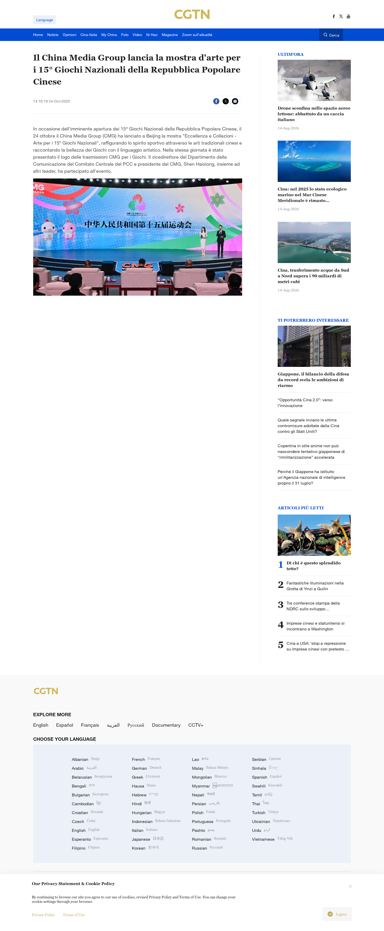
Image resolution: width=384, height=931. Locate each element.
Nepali (203, 794)
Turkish (265, 812)
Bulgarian (90, 794)
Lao (200, 759)
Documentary (166, 725)
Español (64, 725)
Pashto (203, 830)
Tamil (262, 794)
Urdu (261, 830)
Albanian (86, 759)
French (146, 759)
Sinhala (265, 768)
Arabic (84, 768)
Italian (144, 830)
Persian (206, 803)
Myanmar (212, 786)
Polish (203, 812)
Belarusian (92, 777)
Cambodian (86, 803)
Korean (145, 848)
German (146, 768)
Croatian (87, 812)
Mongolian (209, 777)
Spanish (267, 777)
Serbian (266, 759)
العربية (113, 725)
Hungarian (148, 812)
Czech (84, 821)
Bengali (83, 786)
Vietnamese (272, 839)
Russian (207, 848)
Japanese (148, 839)
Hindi (141, 803)
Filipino (86, 848)
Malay (210, 768)
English (40, 725)
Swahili (267, 786)
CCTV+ (195, 725)
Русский (135, 725)
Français (90, 725)
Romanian (209, 839)
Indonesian (156, 821)
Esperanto (90, 839)
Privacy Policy (43, 914)
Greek (146, 777)
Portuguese (211, 821)
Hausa (144, 786)
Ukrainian (271, 821)
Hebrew (145, 794)
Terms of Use (74, 914)
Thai (260, 803)
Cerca (334, 35)
